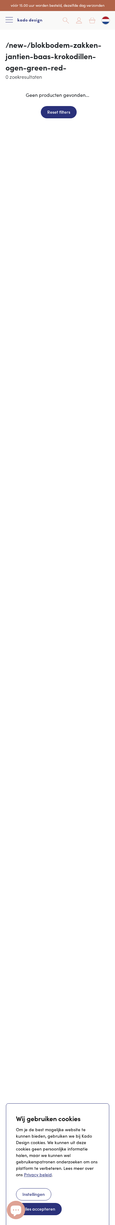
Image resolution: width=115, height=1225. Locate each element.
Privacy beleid (38, 1174)
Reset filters (58, 112)
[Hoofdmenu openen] (9, 20)
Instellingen (33, 1194)
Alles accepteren (38, 1209)
